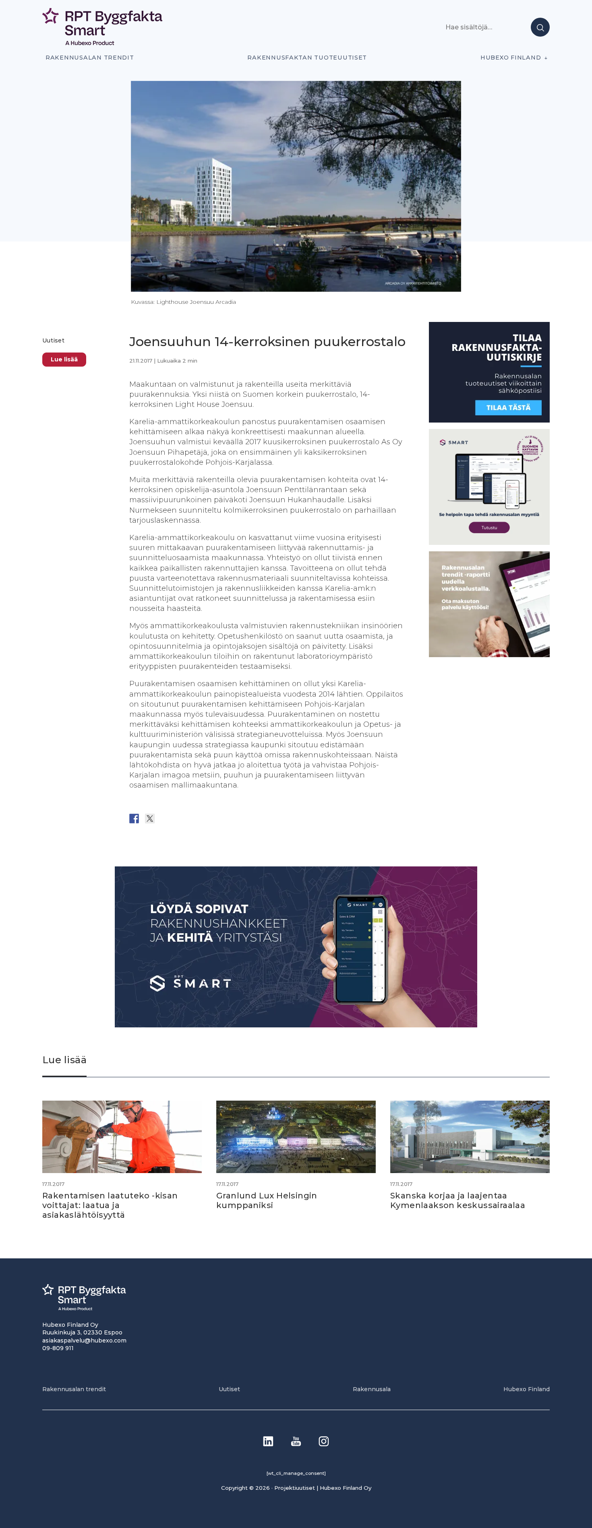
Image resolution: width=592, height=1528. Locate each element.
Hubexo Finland (510, 57)
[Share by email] (212, 818)
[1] (489, 420)
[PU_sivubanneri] (489, 655)
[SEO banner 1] (489, 542)
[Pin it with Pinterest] (181, 818)
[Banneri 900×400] (296, 1025)
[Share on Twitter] (150, 818)
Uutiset (53, 340)
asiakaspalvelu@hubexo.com (84, 1340)
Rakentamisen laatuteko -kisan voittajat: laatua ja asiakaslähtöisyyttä (110, 1205)
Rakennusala (372, 1389)
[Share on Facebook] (134, 818)
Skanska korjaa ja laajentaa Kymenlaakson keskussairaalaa (457, 1200)
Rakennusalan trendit (90, 57)
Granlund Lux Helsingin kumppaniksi (266, 1200)
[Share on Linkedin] (197, 818)
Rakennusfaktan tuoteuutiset (307, 57)
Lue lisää (64, 359)
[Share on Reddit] (165, 818)
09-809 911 (58, 1348)
